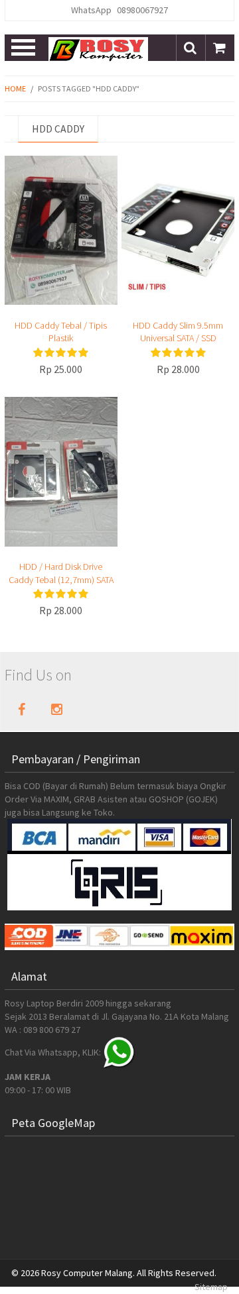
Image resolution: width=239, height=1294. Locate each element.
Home (15, 88)
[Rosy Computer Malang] (98, 48)
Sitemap (211, 1287)
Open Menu (24, 47)
